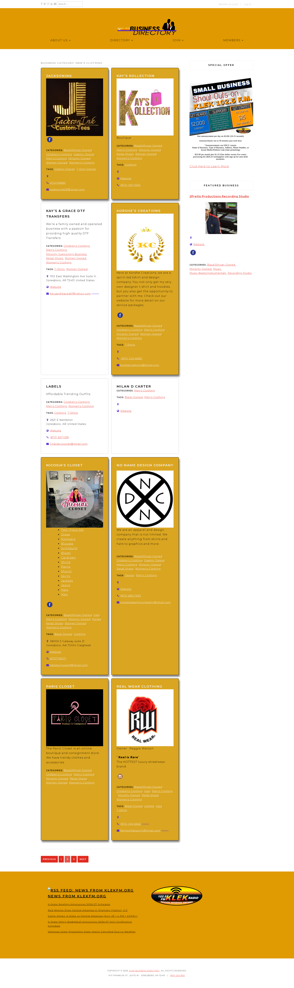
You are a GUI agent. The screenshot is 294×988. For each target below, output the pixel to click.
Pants (65, 566)
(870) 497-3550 (130, 185)
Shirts (65, 562)
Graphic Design (84, 154)
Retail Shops (125, 154)
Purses (96, 619)
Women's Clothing (81, 162)
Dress (65, 534)
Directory (120, 40)
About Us (59, 40)
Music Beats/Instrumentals (208, 273)
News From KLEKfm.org (77, 896)
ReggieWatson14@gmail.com (140, 830)
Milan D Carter (134, 386)
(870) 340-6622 (130, 823)
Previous (49, 859)
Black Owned (134, 397)
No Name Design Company (145, 465)
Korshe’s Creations (139, 211)
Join (177, 40)
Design (129, 575)
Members (232, 40)
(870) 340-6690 (131, 358)
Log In (247, 4)
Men (64, 594)
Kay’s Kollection (136, 76)
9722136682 (58, 182)
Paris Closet (60, 686)
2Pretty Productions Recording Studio (219, 196)
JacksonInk (59, 76)
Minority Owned (79, 158)
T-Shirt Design (86, 169)
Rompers (68, 539)
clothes (149, 806)
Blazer (66, 553)
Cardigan (68, 557)
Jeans (65, 585)
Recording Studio (240, 273)
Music (217, 269)
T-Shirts (59, 269)
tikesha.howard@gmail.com (69, 665)
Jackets (67, 580)
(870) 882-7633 (130, 595)
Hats (64, 589)
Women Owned (57, 162)
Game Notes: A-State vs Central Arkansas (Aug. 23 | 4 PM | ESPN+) (92, 916)
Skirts (65, 576)
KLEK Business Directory (144, 970)
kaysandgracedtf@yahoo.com (70, 293)
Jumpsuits (69, 548)
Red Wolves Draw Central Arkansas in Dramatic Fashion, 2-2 (87, 910)
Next (83, 859)
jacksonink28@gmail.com (67, 189)
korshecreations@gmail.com (139, 365)
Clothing (130, 164)
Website (126, 178)
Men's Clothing (56, 158)
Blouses (67, 543)
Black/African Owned (78, 150)
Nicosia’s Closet (64, 465)
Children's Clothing (59, 154)
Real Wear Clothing (139, 686)
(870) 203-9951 (177, 975)
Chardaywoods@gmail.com (69, 443)
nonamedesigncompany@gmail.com (145, 602)
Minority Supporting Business (66, 254)
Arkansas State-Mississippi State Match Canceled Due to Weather (92, 931)
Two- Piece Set (72, 530)
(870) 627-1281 (59, 437)
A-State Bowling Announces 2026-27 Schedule (79, 904)
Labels (54, 386)
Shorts (66, 571)
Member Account (228, 4)
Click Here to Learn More (209, 166)
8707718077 (58, 658)
